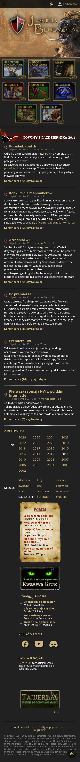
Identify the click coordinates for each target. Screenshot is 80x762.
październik (26, 497)
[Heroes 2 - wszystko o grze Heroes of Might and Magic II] (39, 100)
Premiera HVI (20, 341)
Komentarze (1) (14, 328)
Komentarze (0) (14, 181)
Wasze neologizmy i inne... (41, 622)
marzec (61, 480)
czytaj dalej (34, 181)
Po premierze (20, 294)
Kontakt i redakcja (22, 727)
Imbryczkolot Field (50, 398)
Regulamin (40, 730)
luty (39, 480)
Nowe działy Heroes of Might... (38, 550)
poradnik (9, 168)
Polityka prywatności (51, 727)
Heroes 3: (24, 663)
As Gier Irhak (47, 149)
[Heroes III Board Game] (14, 78)
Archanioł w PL (21, 240)
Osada (40, 595)
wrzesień (62, 491)
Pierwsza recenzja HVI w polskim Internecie (36, 393)
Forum (40, 509)
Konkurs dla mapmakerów (31, 193)
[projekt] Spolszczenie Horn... (38, 531)
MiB (42, 196)
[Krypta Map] (65, 78)
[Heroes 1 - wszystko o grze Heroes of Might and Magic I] (14, 100)
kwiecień (24, 485)
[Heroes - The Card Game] (39, 78)
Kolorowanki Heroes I (37, 522)
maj (39, 485)
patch (48, 153)
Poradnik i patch (22, 146)
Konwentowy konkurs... (39, 615)
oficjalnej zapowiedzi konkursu (55, 222)
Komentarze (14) (15, 379)
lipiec (21, 491)
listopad (43, 497)
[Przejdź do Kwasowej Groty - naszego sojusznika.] (40, 588)
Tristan (44, 344)
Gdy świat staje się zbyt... (40, 608)
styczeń (24, 480)
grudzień (62, 497)
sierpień (43, 491)
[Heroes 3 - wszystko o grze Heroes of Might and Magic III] (65, 100)
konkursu (51, 247)
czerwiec (62, 485)
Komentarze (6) (14, 419)
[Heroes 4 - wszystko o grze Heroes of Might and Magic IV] (27, 122)
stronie (43, 312)
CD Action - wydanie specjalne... (36, 540)
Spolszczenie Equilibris (39, 516)
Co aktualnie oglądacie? (39, 602)
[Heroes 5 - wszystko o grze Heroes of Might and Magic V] (52, 122)
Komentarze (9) (14, 227)
